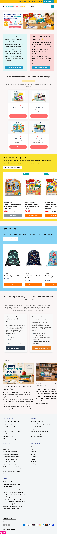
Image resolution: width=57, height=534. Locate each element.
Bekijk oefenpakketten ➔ (15, 348)
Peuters (33, 449)
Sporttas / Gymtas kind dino (12, 276)
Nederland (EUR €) (8, 518)
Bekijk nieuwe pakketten (12, 167)
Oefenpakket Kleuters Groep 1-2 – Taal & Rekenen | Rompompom (12, 206)
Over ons (5, 429)
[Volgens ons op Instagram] (9, 525)
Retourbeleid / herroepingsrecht (40, 424)
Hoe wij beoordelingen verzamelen (41, 431)
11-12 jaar (33, 464)
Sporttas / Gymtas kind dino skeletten (33, 276)
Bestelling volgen (8, 434)
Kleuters (33, 451)
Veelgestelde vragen (9, 426)
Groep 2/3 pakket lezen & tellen (12, 464)
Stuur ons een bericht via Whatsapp (13, 431)
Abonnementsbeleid (9, 436)
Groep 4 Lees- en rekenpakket (12, 469)
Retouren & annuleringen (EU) (11, 439)
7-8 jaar (33, 459)
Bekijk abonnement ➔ (41, 348)
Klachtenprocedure (36, 426)
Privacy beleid (35, 429)
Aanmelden (49, 1)
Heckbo (6, 273)
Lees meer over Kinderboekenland (13, 512)
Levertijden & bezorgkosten (11, 421)
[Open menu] (3, 6)
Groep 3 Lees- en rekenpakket (12, 466)
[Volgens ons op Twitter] (6, 525)
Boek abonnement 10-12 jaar (11, 459)
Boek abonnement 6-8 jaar (11, 454)
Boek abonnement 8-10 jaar (11, 456)
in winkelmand (33, 215)
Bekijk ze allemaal (10, 239)
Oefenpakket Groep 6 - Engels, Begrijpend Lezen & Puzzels (32, 206)
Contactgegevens (8, 424)
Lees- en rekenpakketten (10, 461)
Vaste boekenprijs (36, 434)
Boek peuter (6, 449)
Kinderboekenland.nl (10, 202)
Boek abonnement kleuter (10, 451)
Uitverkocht (13, 215)
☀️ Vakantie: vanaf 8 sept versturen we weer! (28, 1)
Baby (32, 446)
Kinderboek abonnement (10, 446)
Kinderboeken (7, 474)
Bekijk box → (18, 116)
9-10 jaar (33, 461)
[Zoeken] (52, 6)
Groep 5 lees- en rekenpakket (11, 471)
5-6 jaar (33, 456)
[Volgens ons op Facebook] (4, 525)
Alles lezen (51, 361)
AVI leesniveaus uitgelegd (38, 436)
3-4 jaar (33, 454)
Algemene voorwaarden (38, 421)
